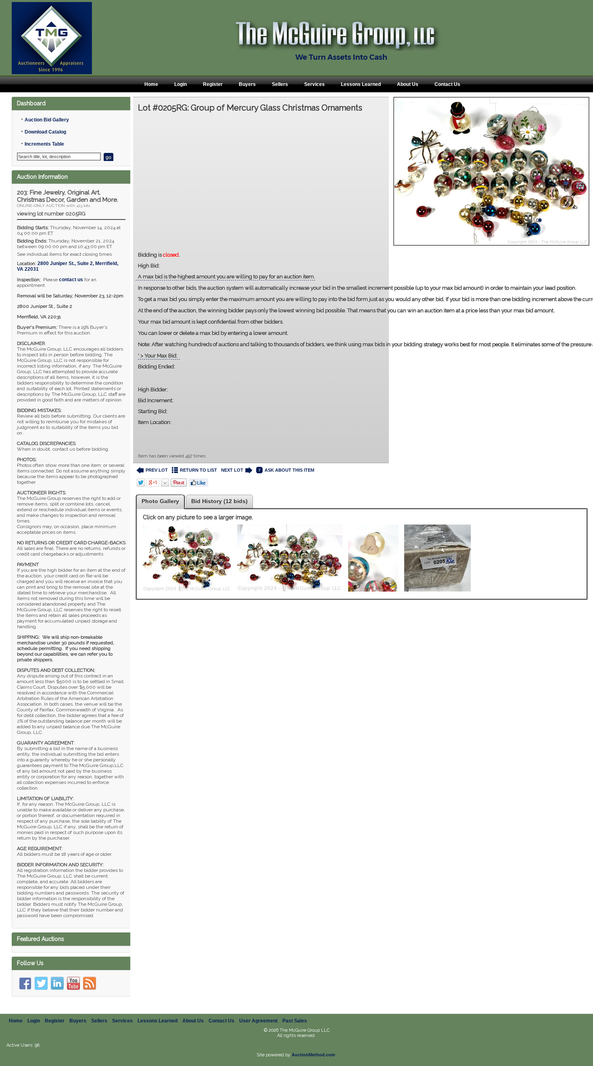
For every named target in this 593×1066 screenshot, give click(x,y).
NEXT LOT (232, 470)
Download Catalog (45, 132)
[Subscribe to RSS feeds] (89, 983)
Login (180, 84)
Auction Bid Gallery (47, 120)
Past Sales (294, 1021)
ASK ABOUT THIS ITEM (289, 470)
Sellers (280, 84)
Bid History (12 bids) (219, 501)
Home (151, 84)
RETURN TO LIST (198, 470)
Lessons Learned (361, 84)
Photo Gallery (160, 501)
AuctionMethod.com (313, 1054)
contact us (71, 279)
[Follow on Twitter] (41, 983)
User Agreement (258, 1021)
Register (213, 84)
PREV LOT (157, 470)
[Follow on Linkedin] (57, 983)
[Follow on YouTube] (73, 983)
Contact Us (447, 84)
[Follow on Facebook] (25, 983)
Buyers (247, 84)
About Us (407, 84)
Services (314, 84)
